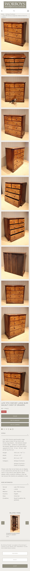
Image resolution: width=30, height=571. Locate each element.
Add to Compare (15, 424)
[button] (14, 11)
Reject (15, 559)
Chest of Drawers (19, 465)
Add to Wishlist (15, 420)
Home (2, 14)
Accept (15, 566)
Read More (15, 553)
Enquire (15, 416)
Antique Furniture (10, 14)
